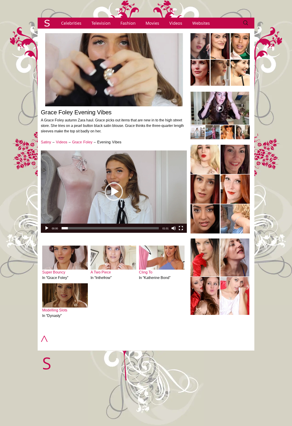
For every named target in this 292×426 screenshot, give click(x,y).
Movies (152, 23)
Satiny (46, 142)
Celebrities (71, 23)
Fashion (128, 23)
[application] (114, 191)
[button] (114, 191)
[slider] (110, 228)
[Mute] (173, 228)
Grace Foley (82, 142)
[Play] (46, 228)
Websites (201, 23)
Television (100, 23)
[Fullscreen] (181, 228)
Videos (175, 23)
